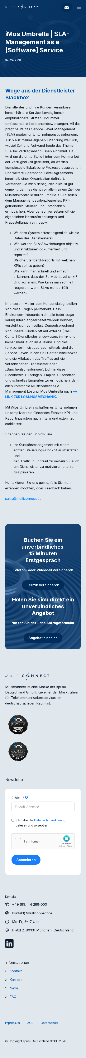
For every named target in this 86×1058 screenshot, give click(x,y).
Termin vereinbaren (43, 585)
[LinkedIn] (9, 943)
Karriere (16, 980)
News (14, 988)
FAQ (13, 997)
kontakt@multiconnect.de (32, 913)
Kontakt (16, 971)
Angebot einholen (43, 638)
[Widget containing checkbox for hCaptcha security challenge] (43, 841)
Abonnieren (26, 860)
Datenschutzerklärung (49, 820)
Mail (66, 7)
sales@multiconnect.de (23, 498)
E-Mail (16, 798)
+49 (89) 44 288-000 (29, 904)
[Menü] (79, 7)
